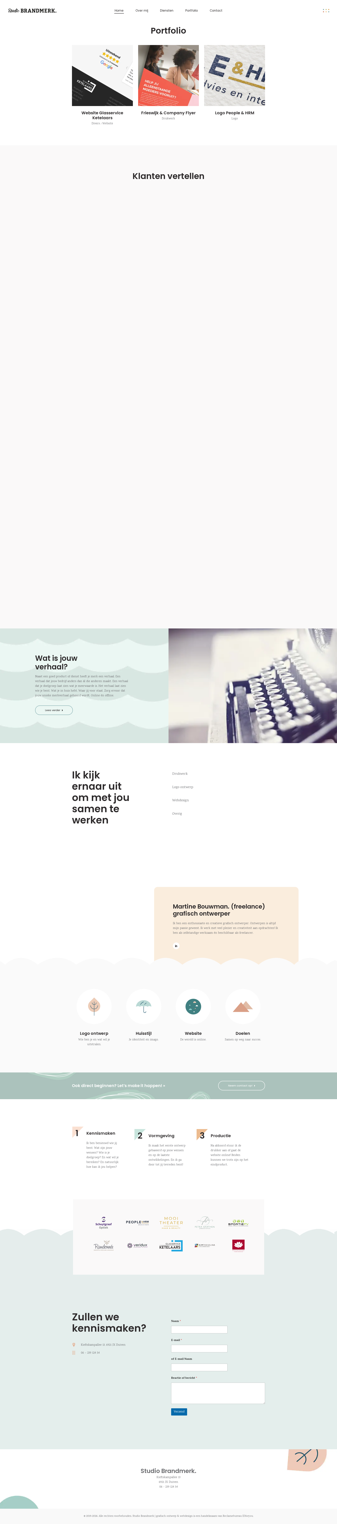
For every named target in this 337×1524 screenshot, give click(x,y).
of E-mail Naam (181, 1359)
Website (107, 124)
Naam (176, 1321)
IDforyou (247, 1516)
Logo (235, 119)
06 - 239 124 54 (168, 1487)
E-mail (176, 1340)
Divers (96, 124)
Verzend (179, 1412)
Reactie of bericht (184, 1378)
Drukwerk (168, 119)
